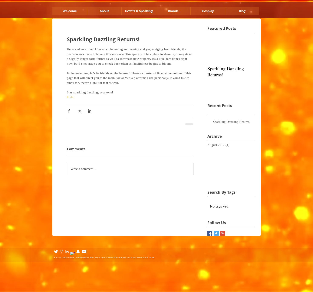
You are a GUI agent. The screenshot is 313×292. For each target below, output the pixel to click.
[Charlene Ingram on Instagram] (61, 251)
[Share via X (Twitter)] (79, 111)
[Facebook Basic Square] (209, 233)
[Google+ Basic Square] (222, 233)
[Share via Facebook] (69, 111)
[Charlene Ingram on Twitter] (56, 251)
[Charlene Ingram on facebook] (72, 254)
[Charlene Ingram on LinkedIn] (67, 251)
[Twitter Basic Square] (216, 233)
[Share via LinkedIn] (90, 111)
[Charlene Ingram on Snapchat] (78, 251)
